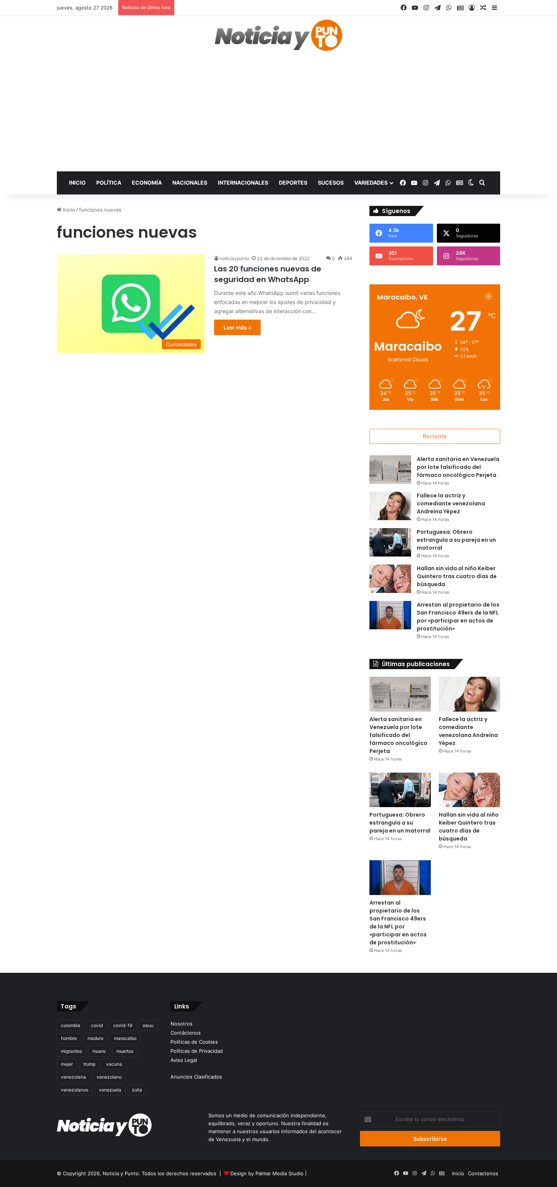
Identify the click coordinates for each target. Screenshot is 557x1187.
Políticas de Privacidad (197, 1051)
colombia (70, 1025)
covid (97, 1025)
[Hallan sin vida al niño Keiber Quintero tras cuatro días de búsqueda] (390, 578)
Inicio (77, 182)
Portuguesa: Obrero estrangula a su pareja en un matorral (456, 540)
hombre (69, 1038)
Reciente (435, 436)
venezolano (109, 1077)
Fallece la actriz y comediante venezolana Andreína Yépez (451, 503)
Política (108, 182)
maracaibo (125, 1038)
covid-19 (122, 1025)
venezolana (73, 1077)
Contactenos (483, 1173)
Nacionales (189, 182)
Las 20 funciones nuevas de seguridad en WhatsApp (267, 274)
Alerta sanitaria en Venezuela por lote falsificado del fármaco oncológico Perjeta (458, 467)
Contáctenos (186, 1033)
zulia (137, 1090)
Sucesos (331, 182)
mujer (67, 1064)
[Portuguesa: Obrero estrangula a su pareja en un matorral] (390, 542)
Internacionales (243, 182)
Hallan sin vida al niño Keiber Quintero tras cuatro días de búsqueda (457, 576)
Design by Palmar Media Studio (267, 1173)
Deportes (293, 182)
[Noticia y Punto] (278, 39)
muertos (124, 1051)
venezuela (110, 1090)
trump (89, 1064)
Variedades (371, 182)
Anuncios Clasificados (196, 1077)
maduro (95, 1038)
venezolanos (74, 1090)
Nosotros (181, 1024)
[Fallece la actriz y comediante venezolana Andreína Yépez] (390, 506)
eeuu (148, 1025)
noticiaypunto (234, 258)
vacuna (114, 1064)
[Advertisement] (278, 114)
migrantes (71, 1051)
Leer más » (237, 327)
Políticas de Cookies (194, 1042)
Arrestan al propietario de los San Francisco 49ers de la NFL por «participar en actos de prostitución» (458, 616)
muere (99, 1051)
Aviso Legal (184, 1060)
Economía (147, 182)
